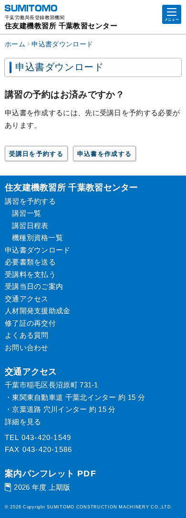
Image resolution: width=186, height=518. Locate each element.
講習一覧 (26, 213)
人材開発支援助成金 (38, 311)
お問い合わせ (27, 347)
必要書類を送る (30, 262)
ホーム (15, 44)
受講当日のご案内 (34, 286)
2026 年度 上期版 (42, 487)
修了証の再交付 (30, 323)
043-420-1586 (47, 449)
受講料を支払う (30, 274)
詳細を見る (23, 422)
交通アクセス (27, 299)
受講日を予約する (36, 153)
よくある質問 (27, 335)
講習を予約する (30, 201)
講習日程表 (30, 225)
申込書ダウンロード (62, 44)
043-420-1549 (46, 437)
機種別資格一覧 (37, 237)
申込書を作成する (104, 153)
